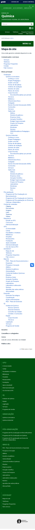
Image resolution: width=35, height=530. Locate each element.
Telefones (15, 32)
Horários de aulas (13, 89)
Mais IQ (6, 259)
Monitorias (13, 127)
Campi (8, 230)
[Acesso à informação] (22, 521)
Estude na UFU (11, 220)
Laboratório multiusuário (13, 285)
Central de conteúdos (10, 204)
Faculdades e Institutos (13, 232)
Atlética (12, 113)
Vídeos (8, 216)
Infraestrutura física (14, 101)
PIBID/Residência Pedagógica (19, 131)
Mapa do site (28, 8)
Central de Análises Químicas (15, 273)
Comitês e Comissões (15, 314)
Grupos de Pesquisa (16, 123)
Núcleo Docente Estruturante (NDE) (19, 105)
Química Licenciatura (12, 76)
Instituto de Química (12, 305)
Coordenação (10, 297)
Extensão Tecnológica (13, 295)
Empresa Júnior (15, 117)
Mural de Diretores (14, 309)
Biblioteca (11, 99)
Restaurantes (10, 239)
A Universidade (10, 228)
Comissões (11, 107)
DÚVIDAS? (7, 249)
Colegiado (11, 103)
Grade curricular (13, 82)
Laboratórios (14, 125)
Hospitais (9, 236)
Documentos (10, 208)
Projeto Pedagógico (14, 80)
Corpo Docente (13, 93)
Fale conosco (10, 257)
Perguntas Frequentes (27, 32)
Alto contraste (18, 8)
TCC (11, 133)
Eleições (8, 275)
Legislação (9, 322)
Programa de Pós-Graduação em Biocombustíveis (17, 432)
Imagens (8, 210)
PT (29, 6)
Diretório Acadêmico (16, 115)
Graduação (7, 74)
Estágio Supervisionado (17, 121)
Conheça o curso (13, 78)
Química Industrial (11, 135)
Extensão (7, 293)
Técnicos (11, 97)
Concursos (9, 222)
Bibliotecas (9, 234)
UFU (5, 226)
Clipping (8, 206)
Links (7, 212)
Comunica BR (15, 2)
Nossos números (13, 307)
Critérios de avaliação (15, 87)
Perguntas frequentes (12, 255)
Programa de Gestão (12, 326)
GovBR (2, 1)
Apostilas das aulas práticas (15, 289)
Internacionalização (12, 224)
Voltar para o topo (26, 349)
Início (12, 38)
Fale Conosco (30, 33)
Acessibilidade (7, 8)
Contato (20, 33)
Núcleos (12, 129)
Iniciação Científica (16, 119)
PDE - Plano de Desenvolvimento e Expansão (16, 448)
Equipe (8, 316)
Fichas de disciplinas (14, 85)
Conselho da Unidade (15, 311)
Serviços (7, 32)
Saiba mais (11, 111)
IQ (4, 303)
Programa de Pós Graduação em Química (19, 198)
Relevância (7, 218)
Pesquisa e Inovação (12, 265)
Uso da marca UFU (12, 247)
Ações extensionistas (12, 299)
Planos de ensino (13, 91)
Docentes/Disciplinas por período (20, 95)
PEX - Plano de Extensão (14, 301)
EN (33, 6)
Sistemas (9, 214)
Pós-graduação (8, 192)
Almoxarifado (10, 291)
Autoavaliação (10, 271)
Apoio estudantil (11, 243)
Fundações (9, 241)
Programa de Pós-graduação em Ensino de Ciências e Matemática (15, 439)
